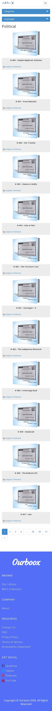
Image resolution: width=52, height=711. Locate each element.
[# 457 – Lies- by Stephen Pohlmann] (25, 497)
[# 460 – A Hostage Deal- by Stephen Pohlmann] (25, 373)
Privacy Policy (10, 637)
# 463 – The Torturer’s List (26, 266)
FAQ (4, 632)
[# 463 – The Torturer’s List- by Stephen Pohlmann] (25, 249)
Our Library (9, 584)
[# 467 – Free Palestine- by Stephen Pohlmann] (25, 84)
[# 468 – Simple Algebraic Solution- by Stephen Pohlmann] (25, 43)
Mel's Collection (11, 589)
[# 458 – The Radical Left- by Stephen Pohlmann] (25, 456)
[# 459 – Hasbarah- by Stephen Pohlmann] (25, 415)
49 (33, 531)
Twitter (9, 670)
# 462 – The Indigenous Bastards (26, 349)
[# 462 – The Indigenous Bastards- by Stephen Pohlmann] (25, 332)
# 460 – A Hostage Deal (26, 390)
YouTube (10, 680)
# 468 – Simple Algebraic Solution (26, 60)
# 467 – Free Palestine (26, 101)
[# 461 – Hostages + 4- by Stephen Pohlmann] (25, 291)
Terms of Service (12, 642)
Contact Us (9, 627)
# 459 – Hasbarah (26, 431)
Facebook (11, 666)
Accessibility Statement (16, 646)
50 (39, 531)
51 (46, 531)
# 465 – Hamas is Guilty (26, 184)
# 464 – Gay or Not (26, 225)
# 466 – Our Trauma (26, 142)
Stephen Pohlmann (13, 66)
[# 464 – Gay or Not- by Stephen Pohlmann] (25, 208)
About (5, 608)
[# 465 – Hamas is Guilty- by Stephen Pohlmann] (25, 167)
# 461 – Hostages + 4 (26, 308)
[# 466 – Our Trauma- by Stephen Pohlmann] (25, 126)
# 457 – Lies (26, 514)
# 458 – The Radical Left (26, 473)
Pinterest (11, 675)
